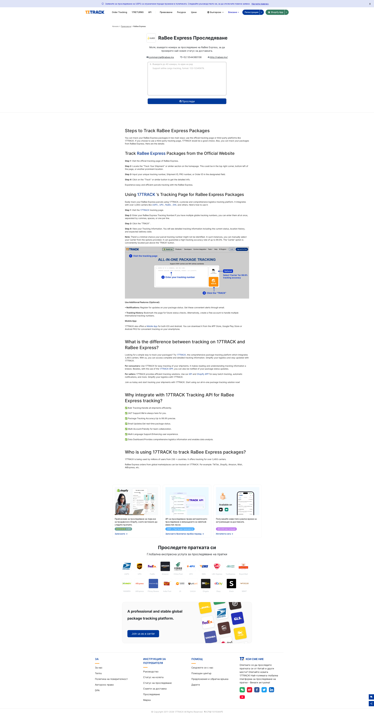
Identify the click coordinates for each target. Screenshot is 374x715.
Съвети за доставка (155, 688)
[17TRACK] (94, 12)
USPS (155, 205)
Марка (147, 700)
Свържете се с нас (202, 667)
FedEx (168, 205)
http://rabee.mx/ (219, 57)
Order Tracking (119, 12)
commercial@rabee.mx (161, 57)
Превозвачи (126, 26)
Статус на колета (153, 677)
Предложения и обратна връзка (209, 679)
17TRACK (146, 194)
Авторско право (104, 684)
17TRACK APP (166, 368)
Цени (194, 12)
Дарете (195, 684)
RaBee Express (151, 153)
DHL (175, 205)
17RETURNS (138, 12)
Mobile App (152, 326)
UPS (161, 205)
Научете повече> (260, 3)
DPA (97, 690)
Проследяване (151, 694)
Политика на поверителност (111, 679)
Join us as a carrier (143, 633)
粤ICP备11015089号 (213, 711)
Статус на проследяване (157, 682)
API (149, 12)
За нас (98, 667)
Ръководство (151, 671)
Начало (115, 26)
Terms (98, 673)
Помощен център (201, 673)
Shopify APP (203, 374)
